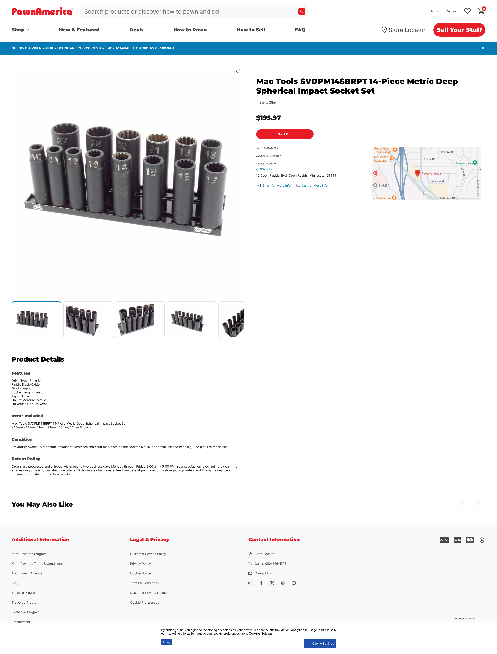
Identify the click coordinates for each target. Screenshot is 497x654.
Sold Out (285, 134)
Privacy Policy (140, 564)
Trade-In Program (24, 593)
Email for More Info (276, 185)
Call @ (270, 564)
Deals (136, 30)
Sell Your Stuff (459, 29)
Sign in (435, 11)
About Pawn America (27, 573)
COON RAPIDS (267, 169)
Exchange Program (26, 612)
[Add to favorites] (467, 11)
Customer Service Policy (148, 554)
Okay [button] (166, 642)
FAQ (300, 30)
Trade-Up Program (25, 602)
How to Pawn (190, 30)
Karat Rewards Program (29, 554)
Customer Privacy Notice (148, 593)
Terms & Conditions (144, 583)
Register (451, 11)
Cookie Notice (140, 573)
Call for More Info (315, 185)
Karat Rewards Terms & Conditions (37, 564)
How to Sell (251, 30)
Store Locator (407, 29)
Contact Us (263, 573)
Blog (15, 583)
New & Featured (79, 30)
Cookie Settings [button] (323, 643)
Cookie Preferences (144, 602)
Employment (21, 622)
